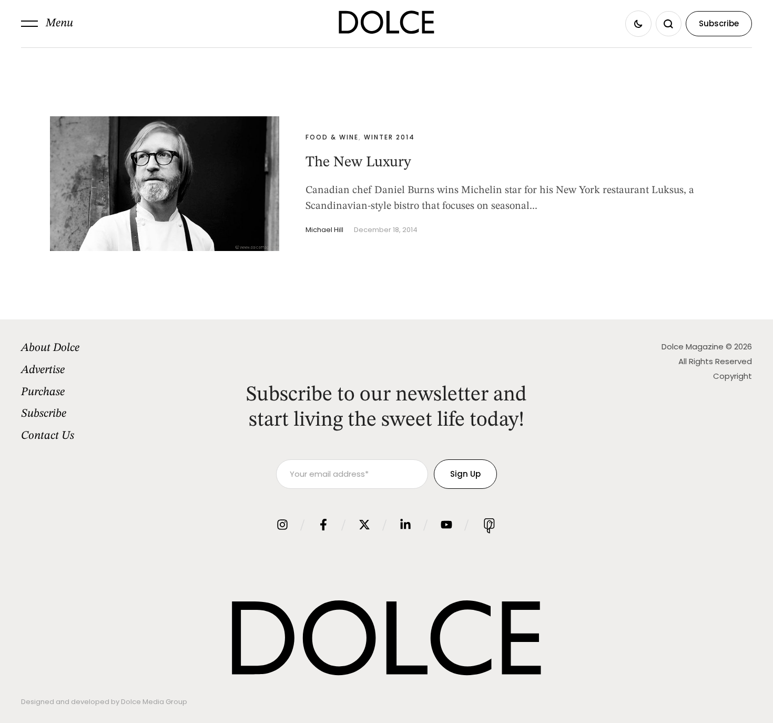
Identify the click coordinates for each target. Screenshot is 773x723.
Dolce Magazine (693, 346)
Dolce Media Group (154, 702)
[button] (47, 23)
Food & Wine (332, 137)
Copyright (732, 375)
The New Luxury (358, 162)
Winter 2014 (389, 137)
